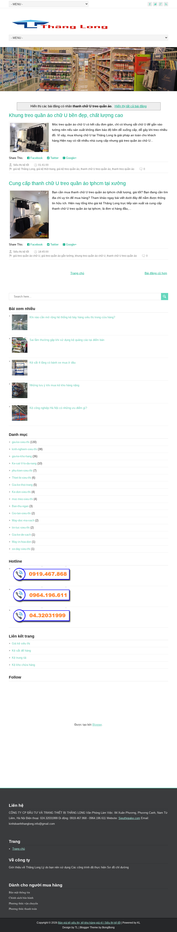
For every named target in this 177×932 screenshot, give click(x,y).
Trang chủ (77, 273)
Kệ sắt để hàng (21, 650)
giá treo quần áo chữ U (26, 255)
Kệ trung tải (19, 657)
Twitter (53, 158)
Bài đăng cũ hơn (156, 273)
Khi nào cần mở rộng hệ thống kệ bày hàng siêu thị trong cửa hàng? (72, 317)
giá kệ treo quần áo (68, 169)
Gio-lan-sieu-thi (21, 513)
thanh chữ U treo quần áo (96, 169)
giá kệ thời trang (45, 169)
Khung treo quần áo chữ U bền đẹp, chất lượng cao (66, 115)
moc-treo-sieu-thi (22, 499)
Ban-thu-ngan (20, 506)
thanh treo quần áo (123, 169)
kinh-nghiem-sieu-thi (24, 449)
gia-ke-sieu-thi (20, 442)
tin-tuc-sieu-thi (21, 527)
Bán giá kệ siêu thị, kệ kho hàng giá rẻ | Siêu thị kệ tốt (89, 922)
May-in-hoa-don (21, 541)
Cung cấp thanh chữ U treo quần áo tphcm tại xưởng (67, 183)
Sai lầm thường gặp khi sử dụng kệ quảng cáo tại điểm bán (67, 340)
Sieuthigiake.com (129, 818)
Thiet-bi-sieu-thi (21, 477)
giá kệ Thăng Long (24, 169)
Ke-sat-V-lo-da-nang (24, 463)
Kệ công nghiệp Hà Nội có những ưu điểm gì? (58, 408)
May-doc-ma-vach (23, 520)
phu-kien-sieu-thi (22, 470)
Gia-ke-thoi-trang (22, 484)
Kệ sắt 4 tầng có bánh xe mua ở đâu (53, 362)
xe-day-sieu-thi (21, 549)
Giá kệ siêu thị (21, 643)
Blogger (97, 724)
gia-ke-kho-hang (22, 456)
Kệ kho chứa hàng (23, 664)
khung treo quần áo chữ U (90, 255)
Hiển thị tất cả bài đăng (130, 106)
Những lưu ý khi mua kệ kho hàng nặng (54, 385)
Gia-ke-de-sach (21, 534)
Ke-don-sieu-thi (21, 492)
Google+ (71, 158)
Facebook (36, 158)
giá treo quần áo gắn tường (57, 255)
